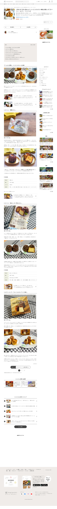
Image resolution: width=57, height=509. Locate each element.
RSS (42, 493)
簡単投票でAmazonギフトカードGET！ (22, 17)
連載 (9, 470)
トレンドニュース (8, 469)
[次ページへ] (24, 370)
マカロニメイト (14, 470)
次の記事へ (29, 27)
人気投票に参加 (32, 470)
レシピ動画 (38, 1)
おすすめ (45, 1)
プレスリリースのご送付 (38, 493)
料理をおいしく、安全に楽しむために (47, 493)
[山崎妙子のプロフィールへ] (20, 32)
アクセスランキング (20, 470)
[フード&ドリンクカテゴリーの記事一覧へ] (17, 19)
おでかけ (22, 469)
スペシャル (26, 470)
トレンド (41, 1)
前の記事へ (12, 27)
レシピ (14, 469)
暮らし (26, 469)
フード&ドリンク (38, 469)
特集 (6, 470)
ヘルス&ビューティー (31, 469)
